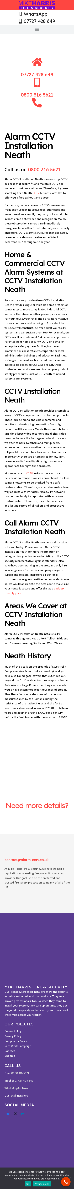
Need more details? (37, 805)
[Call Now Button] (66, 1181)
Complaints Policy (15, 1041)
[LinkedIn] (23, 1114)
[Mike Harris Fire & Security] (37, 5)
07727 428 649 (24, 1080)
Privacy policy (42, 1184)
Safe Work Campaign (17, 1046)
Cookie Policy (12, 1031)
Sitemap (9, 1055)
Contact (9, 1051)
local (13, 1095)
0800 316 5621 (44, 169)
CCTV (35, 193)
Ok (27, 1184)
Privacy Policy (13, 1036)
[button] (37, 29)
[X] (15, 1114)
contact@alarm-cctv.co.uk (26, 860)
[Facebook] (8, 1114)
